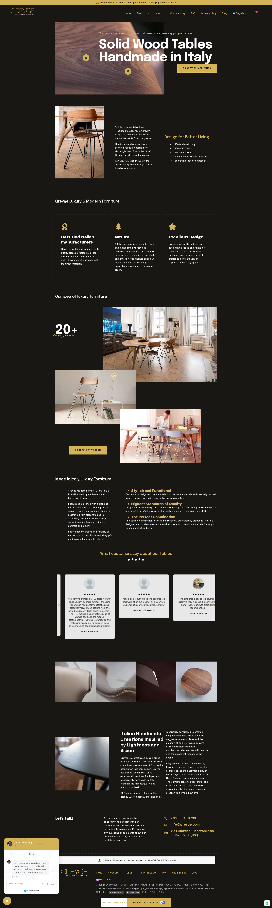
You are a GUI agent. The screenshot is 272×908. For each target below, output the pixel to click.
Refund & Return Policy (153, 892)
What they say (177, 13)
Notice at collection (114, 902)
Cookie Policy (134, 892)
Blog (224, 13)
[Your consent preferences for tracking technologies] (267, 903)
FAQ (193, 13)
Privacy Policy (117, 892)
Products (142, 13)
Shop (158, 13)
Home (127, 13)
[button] (213, 606)
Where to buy (208, 13)
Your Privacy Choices (145, 902)
